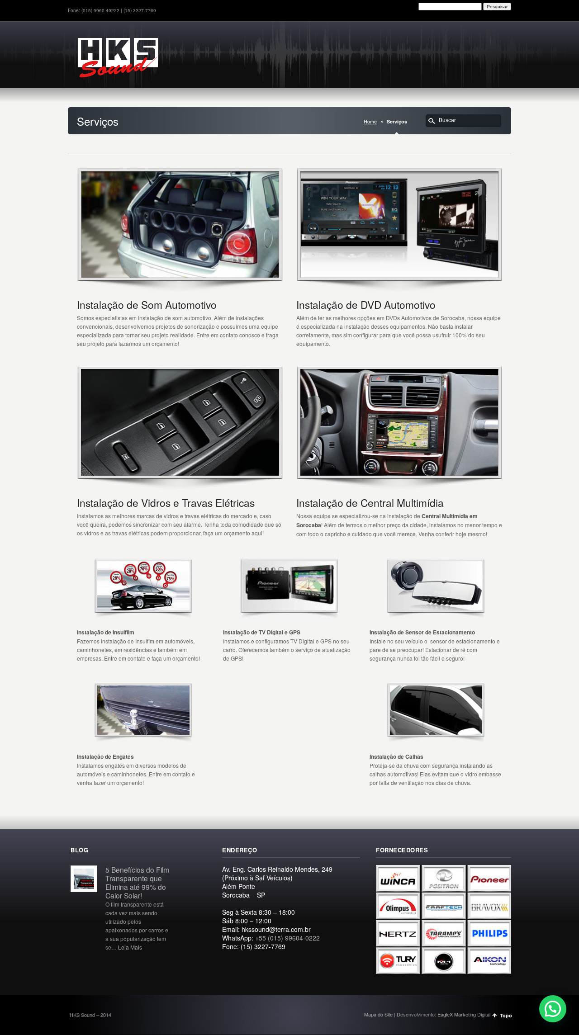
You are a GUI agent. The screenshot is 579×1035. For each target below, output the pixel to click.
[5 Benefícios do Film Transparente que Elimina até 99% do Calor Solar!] (84, 889)
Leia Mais (130, 947)
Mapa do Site (378, 1014)
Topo (506, 1015)
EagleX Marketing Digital (463, 1014)
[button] (552, 1008)
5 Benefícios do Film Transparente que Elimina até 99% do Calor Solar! (137, 882)
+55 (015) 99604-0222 (287, 937)
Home (370, 121)
